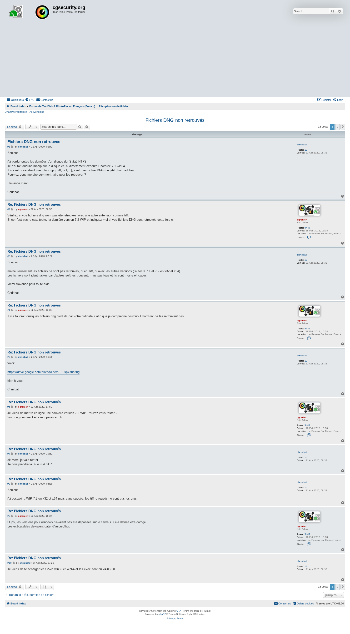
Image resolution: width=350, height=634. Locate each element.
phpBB (162, 614)
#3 (8, 256)
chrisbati (302, 144)
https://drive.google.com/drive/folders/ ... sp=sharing (43, 372)
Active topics (37, 111)
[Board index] (29, 12)
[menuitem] (30, 100)
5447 (307, 227)
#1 (8, 146)
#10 (9, 563)
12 (306, 149)
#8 (8, 483)
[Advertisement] (175, 61)
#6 (8, 406)
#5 (8, 357)
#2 (8, 209)
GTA (178, 610)
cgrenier (302, 219)
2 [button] (337, 127)
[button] (342, 127)
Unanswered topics (16, 111)
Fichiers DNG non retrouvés (175, 120)
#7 (8, 453)
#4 (8, 310)
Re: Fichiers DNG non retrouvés (34, 204)
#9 (8, 516)
